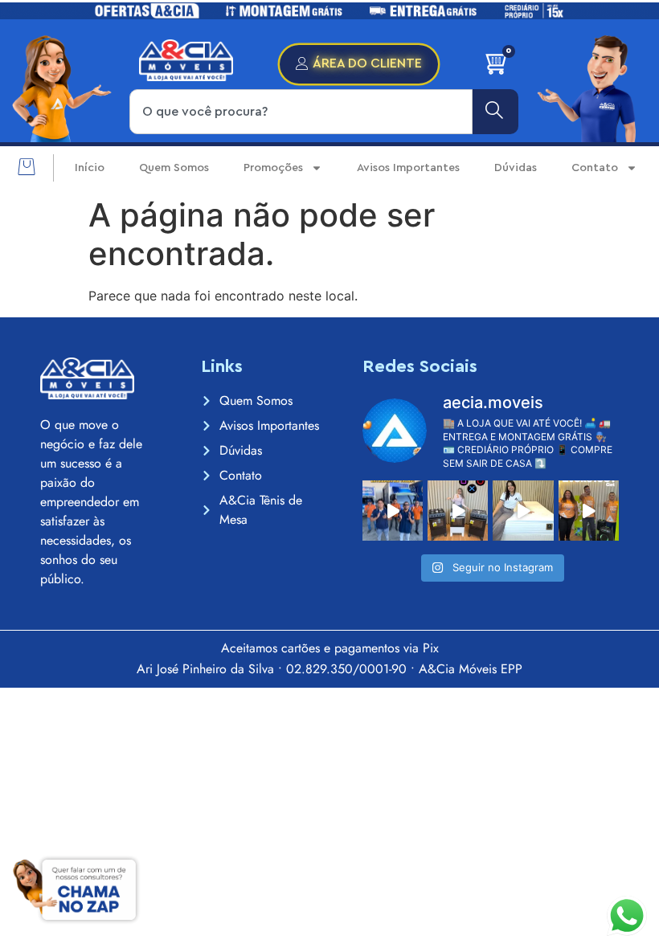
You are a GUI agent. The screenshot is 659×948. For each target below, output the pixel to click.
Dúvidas (515, 168)
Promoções (273, 168)
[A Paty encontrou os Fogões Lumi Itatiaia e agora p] (458, 510)
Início (89, 168)
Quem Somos (174, 168)
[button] (26, 168)
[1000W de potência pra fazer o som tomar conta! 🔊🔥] (589, 510)
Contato (594, 168)
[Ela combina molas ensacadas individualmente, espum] (523, 510)
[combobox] (301, 111)
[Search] (495, 111)
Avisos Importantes (408, 168)
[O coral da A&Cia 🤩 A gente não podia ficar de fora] (392, 510)
